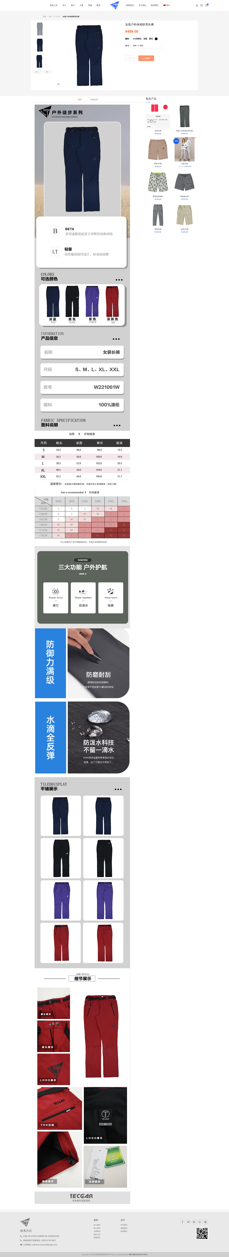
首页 (44, 17)
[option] (42, 29)
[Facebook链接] (182, 1222)
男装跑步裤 (184, 196)
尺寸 (127, 46)
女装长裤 (158, 131)
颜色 (127, 39)
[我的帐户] (197, 5)
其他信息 (94, 100)
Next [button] (47, 72)
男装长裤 (158, 229)
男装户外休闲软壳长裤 (184, 131)
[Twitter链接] (188, 1222)
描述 (80, 100)
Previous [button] (37, 72)
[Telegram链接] (205, 1222)
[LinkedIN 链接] (199, 1222)
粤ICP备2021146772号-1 (138, 1254)
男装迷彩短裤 (158, 196)
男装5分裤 (158, 164)
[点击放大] (58, 84)
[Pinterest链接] (194, 1222)
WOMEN (56, 17)
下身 (50, 17)
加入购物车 (146, 58)
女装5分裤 (184, 229)
